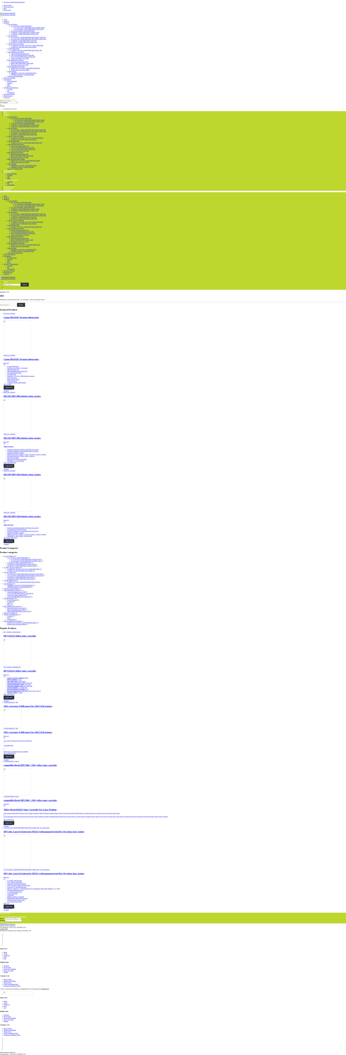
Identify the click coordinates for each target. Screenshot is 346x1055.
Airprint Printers (11, 71)
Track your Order (9, 970)
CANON (10, 89)
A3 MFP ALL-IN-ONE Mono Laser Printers (23, 47)
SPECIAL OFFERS (9, 78)
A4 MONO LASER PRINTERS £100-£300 (23, 40)
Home (5, 19)
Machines (6, 23)
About (5, 954)
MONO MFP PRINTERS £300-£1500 (22, 63)
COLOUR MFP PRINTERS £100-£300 (22, 55)
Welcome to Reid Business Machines (14, 2)
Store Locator (7, 5)
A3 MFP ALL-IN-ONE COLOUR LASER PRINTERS (27, 45)
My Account (7, 10)
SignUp (3, 922)
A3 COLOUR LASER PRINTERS (21, 26)
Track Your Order (9, 7)
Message (2, 920)
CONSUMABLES (9, 598)
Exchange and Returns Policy (12, 986)
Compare (6, 390)
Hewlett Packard (12, 81)
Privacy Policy (8, 979)
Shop (5, 8)
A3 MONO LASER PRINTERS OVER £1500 (24, 34)
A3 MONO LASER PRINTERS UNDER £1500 (25, 32)
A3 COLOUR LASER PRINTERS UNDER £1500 (29, 27)
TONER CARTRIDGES (11, 88)
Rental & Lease (8, 96)
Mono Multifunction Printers (15, 60)
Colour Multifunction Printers (15, 52)
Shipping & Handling (10, 981)
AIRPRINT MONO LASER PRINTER (22, 75)
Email (2, 918)
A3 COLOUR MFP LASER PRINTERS (23, 31)
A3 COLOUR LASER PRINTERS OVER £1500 (28, 29)
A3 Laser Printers (12, 24)
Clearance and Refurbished (15, 76)
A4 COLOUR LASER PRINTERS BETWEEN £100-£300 (28, 37)
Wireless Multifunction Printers (16, 66)
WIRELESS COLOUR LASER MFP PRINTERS (25, 68)
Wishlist (6, 972)
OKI (8, 84)
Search (5, 282)
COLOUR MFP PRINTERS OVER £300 (23, 57)
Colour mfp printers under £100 (20, 53)
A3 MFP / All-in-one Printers (15, 44)
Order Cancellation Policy (11, 984)
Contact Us (7, 97)
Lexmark (9, 83)
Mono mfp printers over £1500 (19, 65)
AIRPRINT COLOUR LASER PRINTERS (23, 73)
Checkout (6, 966)
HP (8, 91)
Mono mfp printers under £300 (19, 62)
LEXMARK (11, 92)
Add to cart (9, 387)
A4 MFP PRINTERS (13, 49)
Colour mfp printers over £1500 (20, 58)
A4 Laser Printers (12, 36)
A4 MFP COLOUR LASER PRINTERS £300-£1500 (26, 50)
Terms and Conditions (10, 969)
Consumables (7, 79)
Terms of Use (7, 982)
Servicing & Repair (9, 94)
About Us (6, 21)
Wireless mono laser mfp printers (20, 70)
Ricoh (9, 86)
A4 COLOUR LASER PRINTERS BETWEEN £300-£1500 (28, 39)
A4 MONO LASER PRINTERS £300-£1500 (24, 42)
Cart (5, 959)
